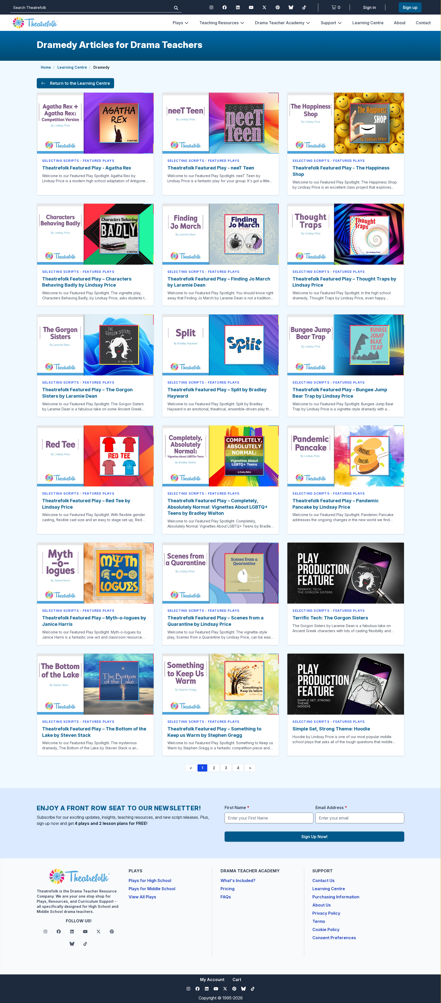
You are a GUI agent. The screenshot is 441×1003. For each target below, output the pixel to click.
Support (328, 22)
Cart (236, 979)
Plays (178, 22)
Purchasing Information (335, 896)
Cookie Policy (325, 929)
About (400, 22)
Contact (423, 22)
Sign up (410, 7)
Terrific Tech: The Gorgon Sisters (330, 617)
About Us (321, 905)
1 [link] (202, 768)
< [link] (191, 768)
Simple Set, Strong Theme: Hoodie (331, 728)
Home (46, 67)
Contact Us (323, 880)
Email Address (331, 807)
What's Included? (237, 880)
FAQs (225, 896)
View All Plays (142, 896)
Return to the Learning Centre (80, 83)
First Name (237, 807)
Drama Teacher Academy (279, 22)
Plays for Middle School (152, 888)
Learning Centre (368, 22)
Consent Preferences (334, 937)
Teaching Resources (219, 22)
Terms (318, 921)
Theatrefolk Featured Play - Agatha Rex (86, 167)
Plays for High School (150, 880)
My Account (212, 979)
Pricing (227, 888)
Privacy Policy (326, 913)
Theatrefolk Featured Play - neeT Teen (210, 167)
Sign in (369, 7)
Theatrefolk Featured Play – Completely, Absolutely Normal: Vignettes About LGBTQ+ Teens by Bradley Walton (217, 507)
